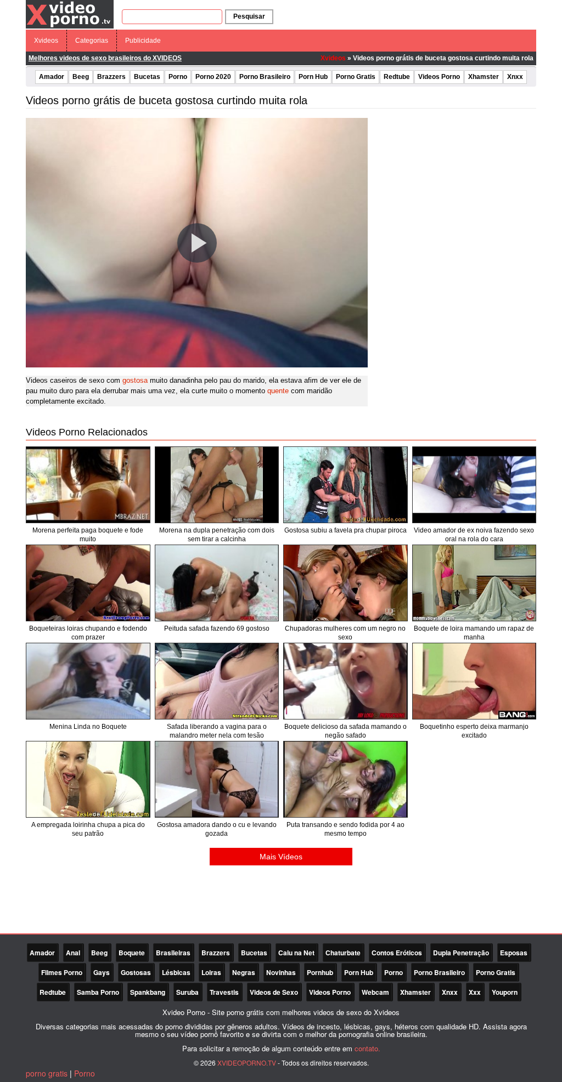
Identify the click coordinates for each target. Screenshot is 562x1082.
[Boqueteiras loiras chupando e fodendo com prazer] (88, 583)
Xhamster (483, 77)
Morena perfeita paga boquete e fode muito (87, 534)
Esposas (513, 953)
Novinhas (281, 972)
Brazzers (111, 77)
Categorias (91, 40)
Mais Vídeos (281, 856)
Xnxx (515, 77)
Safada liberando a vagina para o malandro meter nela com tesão (217, 731)
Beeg (80, 77)
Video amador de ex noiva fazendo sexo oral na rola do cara (474, 534)
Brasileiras (173, 953)
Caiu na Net (296, 953)
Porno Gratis (355, 77)
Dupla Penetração (461, 953)
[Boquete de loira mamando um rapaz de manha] (474, 583)
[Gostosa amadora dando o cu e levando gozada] (217, 779)
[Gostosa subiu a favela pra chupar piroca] (345, 485)
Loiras (211, 972)
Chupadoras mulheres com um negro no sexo (345, 633)
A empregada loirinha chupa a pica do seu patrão (88, 829)
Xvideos (46, 40)
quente (278, 391)
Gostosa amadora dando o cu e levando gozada (217, 829)
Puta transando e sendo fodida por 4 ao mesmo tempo (345, 829)
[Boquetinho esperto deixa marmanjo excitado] (474, 681)
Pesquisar (249, 16)
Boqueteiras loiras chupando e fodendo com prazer (88, 633)
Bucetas (147, 77)
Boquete (132, 953)
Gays (101, 972)
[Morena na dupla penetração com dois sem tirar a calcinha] (217, 485)
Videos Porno (439, 77)
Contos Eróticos (397, 953)
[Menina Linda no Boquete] (88, 681)
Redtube (397, 77)
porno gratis (47, 1073)
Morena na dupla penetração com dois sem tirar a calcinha (216, 534)
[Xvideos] (70, 14)
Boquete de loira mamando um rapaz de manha (474, 633)
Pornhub (320, 972)
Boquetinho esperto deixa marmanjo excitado (474, 731)
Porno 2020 (213, 77)
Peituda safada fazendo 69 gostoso (216, 628)
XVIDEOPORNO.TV (246, 1062)
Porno (177, 77)
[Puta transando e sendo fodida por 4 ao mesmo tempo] (345, 779)
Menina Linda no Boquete (88, 726)
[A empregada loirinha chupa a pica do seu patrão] (88, 779)
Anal (73, 953)
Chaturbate (343, 953)
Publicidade (143, 40)
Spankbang (147, 992)
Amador (51, 77)
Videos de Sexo (274, 992)
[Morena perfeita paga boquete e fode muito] (88, 485)
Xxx (475, 992)
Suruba (187, 992)
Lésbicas (176, 972)
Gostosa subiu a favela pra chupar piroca (345, 530)
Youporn (505, 992)
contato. (367, 1048)
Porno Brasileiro (264, 77)
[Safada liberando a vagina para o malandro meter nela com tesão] (217, 681)
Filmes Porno (61, 972)
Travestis (224, 992)
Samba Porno (98, 992)
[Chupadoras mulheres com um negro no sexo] (345, 583)
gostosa (135, 380)
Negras (243, 972)
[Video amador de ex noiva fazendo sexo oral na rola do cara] (474, 485)
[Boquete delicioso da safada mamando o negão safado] (345, 681)
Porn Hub (313, 77)
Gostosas (136, 972)
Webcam (375, 992)
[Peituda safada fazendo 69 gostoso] (217, 583)
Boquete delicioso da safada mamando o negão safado (345, 731)
